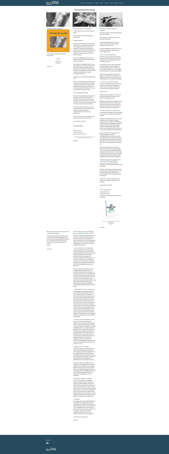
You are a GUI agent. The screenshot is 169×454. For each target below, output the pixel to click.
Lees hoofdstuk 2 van (104, 191)
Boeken (106, 3)
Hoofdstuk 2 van (77, 130)
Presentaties (89, 3)
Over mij (83, 3)
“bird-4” (58, 59)
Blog (102, 3)
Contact (121, 3)
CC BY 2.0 (111, 224)
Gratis (116, 3)
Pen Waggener (110, 222)
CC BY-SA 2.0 (58, 63)
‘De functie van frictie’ (104, 193)
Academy (96, 3)
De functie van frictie (78, 132)
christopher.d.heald (58, 61)
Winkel (111, 3)
